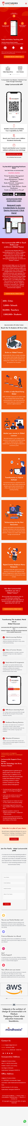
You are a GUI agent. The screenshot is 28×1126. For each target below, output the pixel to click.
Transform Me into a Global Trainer (14, 56)
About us (22, 1097)
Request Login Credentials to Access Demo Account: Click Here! (14, 209)
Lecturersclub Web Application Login (14, 200)
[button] (26, 3)
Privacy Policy (20, 1095)
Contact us (14, 1099)
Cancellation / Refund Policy (10, 1097)
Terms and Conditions (8, 1095)
